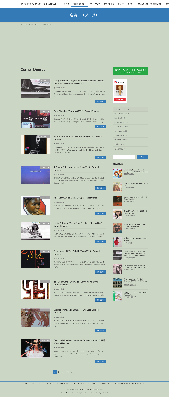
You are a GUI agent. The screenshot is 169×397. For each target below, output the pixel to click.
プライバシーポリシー (79, 383)
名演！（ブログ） (37, 383)
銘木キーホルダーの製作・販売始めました (128, 383)
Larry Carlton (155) (121, 122)
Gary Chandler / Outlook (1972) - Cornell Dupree (76, 111)
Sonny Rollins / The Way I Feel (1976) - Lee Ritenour (135, 225)
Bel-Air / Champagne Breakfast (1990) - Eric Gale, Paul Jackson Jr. (136, 266)
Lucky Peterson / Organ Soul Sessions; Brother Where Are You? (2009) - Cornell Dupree (134, 254)
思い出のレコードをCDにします (101, 383)
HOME (25, 383)
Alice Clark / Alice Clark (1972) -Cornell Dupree (75, 197)
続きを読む (100, 101)
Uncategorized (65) (121, 140)
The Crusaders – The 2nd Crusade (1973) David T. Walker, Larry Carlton (135, 281)
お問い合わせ (64, 383)
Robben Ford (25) (121, 135)
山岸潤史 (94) (119, 144)
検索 (142, 157)
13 (67, 372)
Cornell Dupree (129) (122, 109)
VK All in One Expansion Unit (99, 393)
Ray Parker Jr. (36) (121, 131)
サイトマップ (51, 383)
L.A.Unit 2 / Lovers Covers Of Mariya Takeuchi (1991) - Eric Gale (136, 171)
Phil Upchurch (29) (121, 127)
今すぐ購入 (119, 99)
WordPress (72, 393)
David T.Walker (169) (122, 114)
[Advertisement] (84, 43)
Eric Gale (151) (120, 118)
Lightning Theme (84, 393)
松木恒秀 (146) (120, 149)
